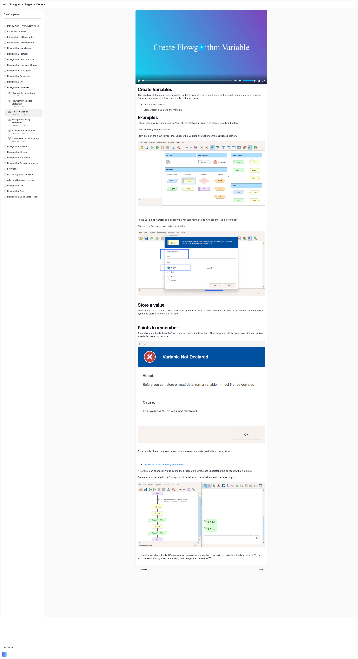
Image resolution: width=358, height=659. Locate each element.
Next (261, 569)
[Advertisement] (201, 597)
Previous (143, 569)
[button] (22, 26)
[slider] (187, 80)
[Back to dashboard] (4, 4)
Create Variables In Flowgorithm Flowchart (166, 464)
